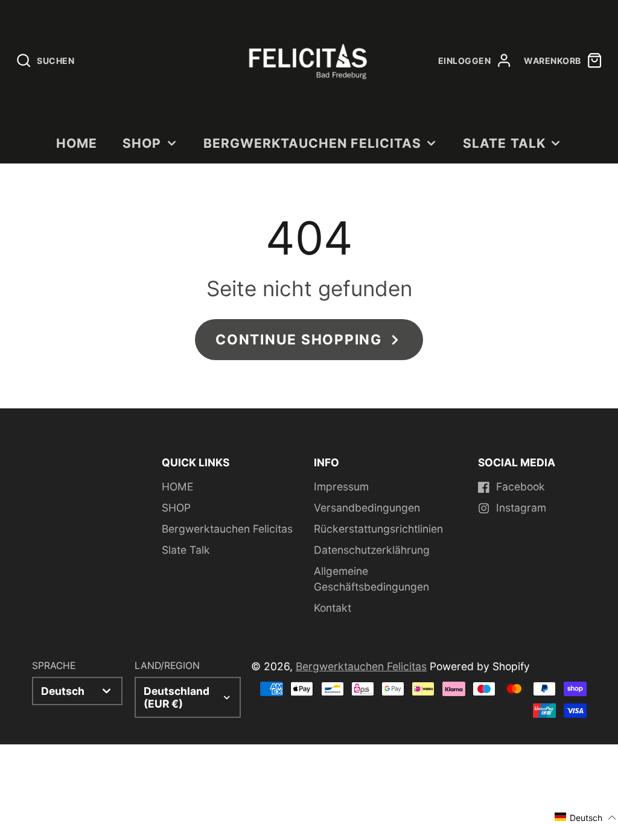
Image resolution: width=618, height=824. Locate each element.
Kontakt (332, 607)
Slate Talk (504, 143)
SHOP (142, 143)
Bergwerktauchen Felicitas (312, 143)
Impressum (341, 486)
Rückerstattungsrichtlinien (378, 528)
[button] (585, 817)
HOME (76, 143)
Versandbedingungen (367, 507)
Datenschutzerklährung (372, 550)
